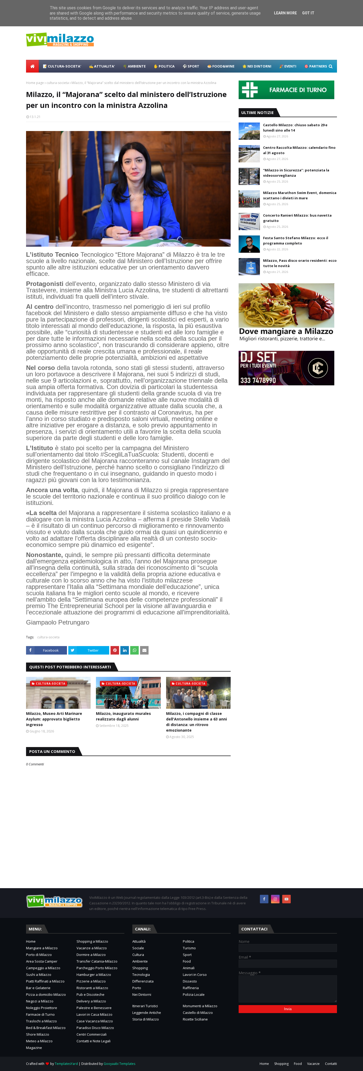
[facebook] (264, 899)
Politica (188, 941)
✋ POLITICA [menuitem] (164, 66)
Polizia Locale (194, 994)
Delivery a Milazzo (91, 1001)
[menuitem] (32, 66)
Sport (187, 954)
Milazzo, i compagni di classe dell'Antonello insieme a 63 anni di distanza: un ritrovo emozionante (196, 722)
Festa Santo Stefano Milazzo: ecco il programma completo (295, 240)
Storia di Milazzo (145, 1019)
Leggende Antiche (146, 1012)
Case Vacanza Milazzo (95, 1021)
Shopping (140, 967)
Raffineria (191, 987)
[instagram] (275, 899)
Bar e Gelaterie (38, 987)
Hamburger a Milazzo (94, 974)
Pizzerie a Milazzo (91, 981)
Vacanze (313, 1063)
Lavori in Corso (195, 974)
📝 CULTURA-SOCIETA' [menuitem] (62, 66)
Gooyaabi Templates (119, 1063)
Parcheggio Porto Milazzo (97, 967)
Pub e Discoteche (90, 994)
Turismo (189, 948)
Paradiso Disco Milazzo (95, 1027)
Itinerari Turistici (145, 1005)
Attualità (139, 941)
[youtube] (286, 899)
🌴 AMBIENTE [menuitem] (134, 66)
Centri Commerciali (92, 1034)
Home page (35, 83)
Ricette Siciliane (195, 1019)
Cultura (138, 954)
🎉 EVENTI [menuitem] (287, 66)
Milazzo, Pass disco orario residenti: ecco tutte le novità (300, 263)
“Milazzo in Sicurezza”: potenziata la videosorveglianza (296, 173)
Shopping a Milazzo (92, 941)
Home (31, 941)
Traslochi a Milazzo (41, 1021)
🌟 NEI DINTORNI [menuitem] (256, 66)
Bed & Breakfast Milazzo (46, 1027)
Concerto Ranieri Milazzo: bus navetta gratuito (297, 218)
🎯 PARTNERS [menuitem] (315, 66)
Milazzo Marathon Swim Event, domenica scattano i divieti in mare (299, 195)
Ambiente (140, 961)
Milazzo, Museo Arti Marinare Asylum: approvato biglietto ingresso (54, 719)
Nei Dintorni (141, 994)
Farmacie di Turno (40, 1014)
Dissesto (190, 981)
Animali (189, 967)
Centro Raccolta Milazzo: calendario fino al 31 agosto (299, 150)
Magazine (34, 1047)
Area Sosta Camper (41, 961)
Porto (136, 987)
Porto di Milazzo (39, 954)
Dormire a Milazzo (91, 954)
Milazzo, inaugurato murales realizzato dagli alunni (123, 716)
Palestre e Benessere (94, 1007)
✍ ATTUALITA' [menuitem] (102, 66)
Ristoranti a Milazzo (92, 987)
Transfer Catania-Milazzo (97, 961)
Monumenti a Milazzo (200, 1005)
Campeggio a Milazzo (43, 967)
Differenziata (143, 981)
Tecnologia (141, 974)
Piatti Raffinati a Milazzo (45, 981)
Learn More (285, 13)
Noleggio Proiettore (41, 1007)
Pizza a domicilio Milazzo (46, 994)
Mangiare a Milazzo (42, 948)
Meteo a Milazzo (39, 1041)
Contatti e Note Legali (94, 1041)
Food (187, 961)
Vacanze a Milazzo (92, 948)
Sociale (138, 948)
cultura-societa (58, 83)
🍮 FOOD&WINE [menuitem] (220, 66)
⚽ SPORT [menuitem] (191, 66)
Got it (308, 13)
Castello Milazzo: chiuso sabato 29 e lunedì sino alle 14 (295, 128)
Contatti (331, 1063)
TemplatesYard (66, 1063)
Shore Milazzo (37, 1034)
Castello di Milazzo (198, 1012)
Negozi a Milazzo (39, 1001)
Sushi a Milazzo (38, 974)
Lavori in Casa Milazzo (94, 1014)
